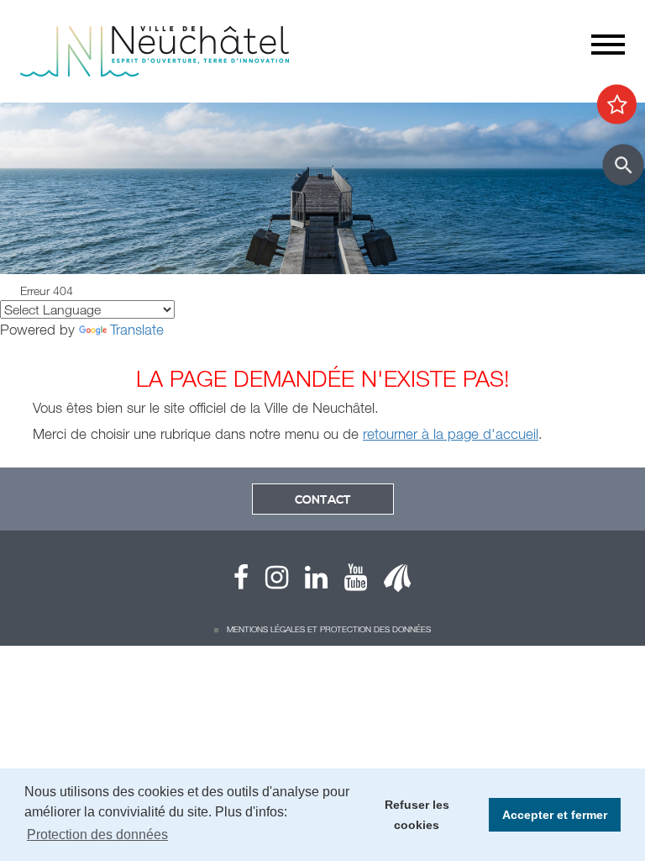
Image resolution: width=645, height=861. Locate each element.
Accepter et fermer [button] (554, 814)
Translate (137, 329)
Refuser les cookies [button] (417, 815)
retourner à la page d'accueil (450, 433)
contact (323, 500)
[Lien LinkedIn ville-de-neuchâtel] (308, 581)
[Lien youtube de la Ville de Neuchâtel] (347, 581)
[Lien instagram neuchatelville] (268, 581)
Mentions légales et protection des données (329, 629)
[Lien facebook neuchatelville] (241, 581)
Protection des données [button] (97, 834)
